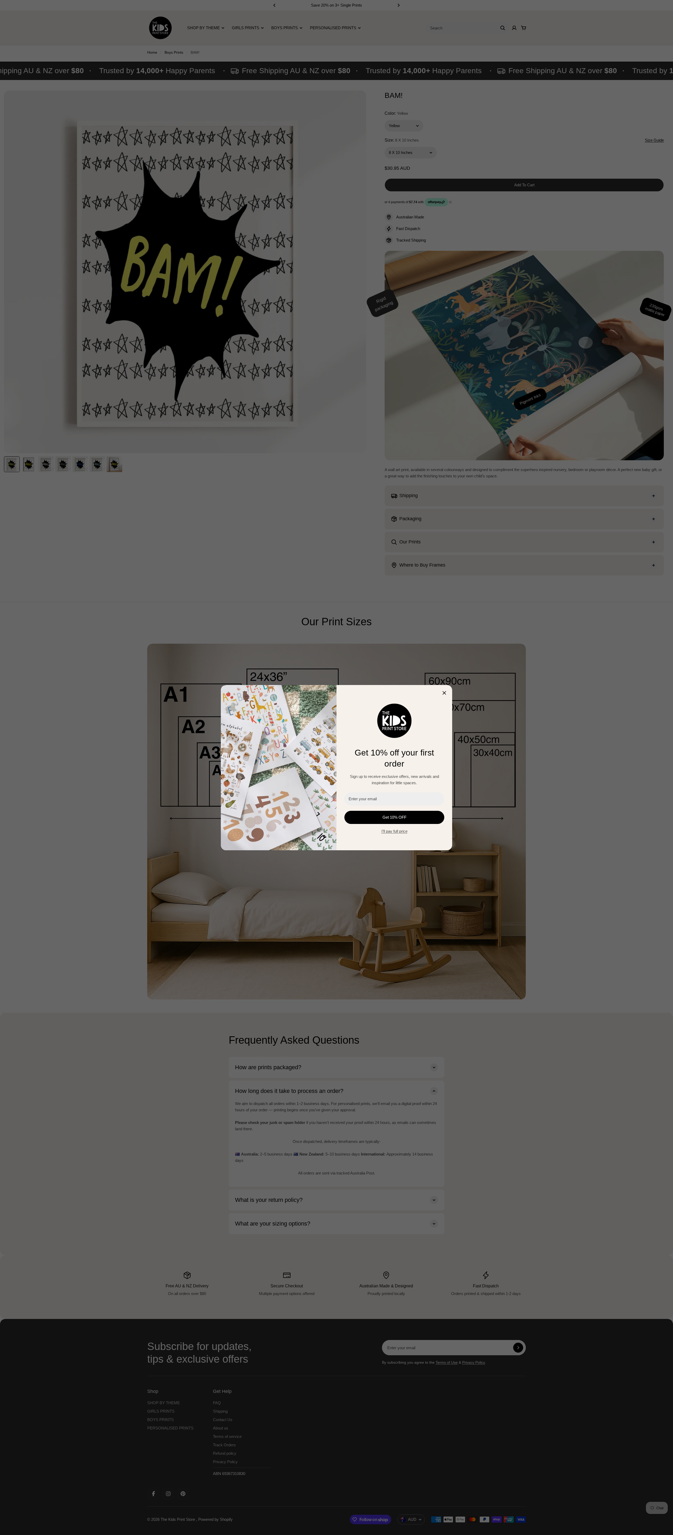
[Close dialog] (444, 693)
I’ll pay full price (394, 831)
